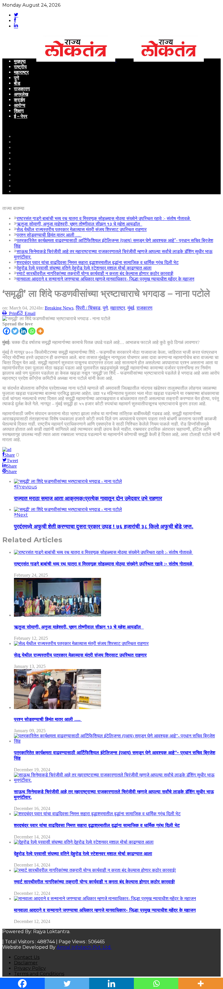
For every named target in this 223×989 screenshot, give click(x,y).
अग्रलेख (21, 94)
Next (22, 515)
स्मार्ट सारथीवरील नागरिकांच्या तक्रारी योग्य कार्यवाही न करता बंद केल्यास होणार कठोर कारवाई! (95, 273)
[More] (40, 331)
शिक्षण (19, 110)
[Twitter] (15, 331)
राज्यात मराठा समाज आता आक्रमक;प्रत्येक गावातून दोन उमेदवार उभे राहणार (88, 498)
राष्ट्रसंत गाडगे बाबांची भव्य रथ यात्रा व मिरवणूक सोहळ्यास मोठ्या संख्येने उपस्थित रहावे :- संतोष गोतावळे (104, 218)
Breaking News (59, 307)
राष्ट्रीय (20, 66)
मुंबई (130, 307)
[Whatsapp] (31, 331)
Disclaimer (26, 963)
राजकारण (22, 88)
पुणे (16, 77)
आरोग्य (19, 105)
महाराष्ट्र (21, 72)
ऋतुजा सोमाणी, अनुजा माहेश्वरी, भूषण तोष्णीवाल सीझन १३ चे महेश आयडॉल (79, 224)
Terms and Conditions (39, 974)
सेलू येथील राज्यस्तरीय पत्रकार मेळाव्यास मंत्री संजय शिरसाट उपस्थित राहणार (82, 229)
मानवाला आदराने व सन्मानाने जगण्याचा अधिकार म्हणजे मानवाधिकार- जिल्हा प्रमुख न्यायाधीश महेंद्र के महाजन (105, 279)
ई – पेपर (20, 116)
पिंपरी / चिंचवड (88, 307)
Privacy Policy (30, 968)
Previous (27, 487)
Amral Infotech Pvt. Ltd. (84, 947)
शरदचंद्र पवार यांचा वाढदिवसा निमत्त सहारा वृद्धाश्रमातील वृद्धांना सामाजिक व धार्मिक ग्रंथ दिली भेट (98, 262)
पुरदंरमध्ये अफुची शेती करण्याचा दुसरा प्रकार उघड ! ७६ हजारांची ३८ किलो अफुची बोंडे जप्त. (103, 526)
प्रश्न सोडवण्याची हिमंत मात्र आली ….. (49, 235)
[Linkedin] (23, 331)
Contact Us (26, 957)
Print (13, 313)
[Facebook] (6, 331)
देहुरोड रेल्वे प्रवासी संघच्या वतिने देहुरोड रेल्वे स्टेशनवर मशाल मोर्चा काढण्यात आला (84, 268)
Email (30, 313)
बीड (17, 83)
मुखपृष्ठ (20, 61)
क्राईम (19, 99)
